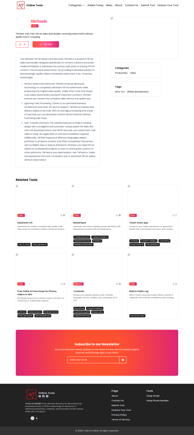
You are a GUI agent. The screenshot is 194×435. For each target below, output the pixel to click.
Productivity (121, 72)
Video (133, 72)
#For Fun (120, 91)
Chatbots (134, 241)
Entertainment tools (82, 241)
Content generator (81, 237)
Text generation (152, 244)
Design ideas (97, 312)
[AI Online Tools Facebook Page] (43, 396)
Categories (75, 5)
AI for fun (21, 312)
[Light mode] (28, 418)
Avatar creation (35, 312)
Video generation (40, 244)
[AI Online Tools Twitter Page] (47, 396)
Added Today (95, 5)
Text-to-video (24, 244)
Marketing (97, 241)
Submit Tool (148, 5)
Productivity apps (137, 316)
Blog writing (79, 308)
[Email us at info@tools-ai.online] (39, 396)
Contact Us (131, 5)
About (118, 5)
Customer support (81, 312)
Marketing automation (83, 244)
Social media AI (136, 244)
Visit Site (47, 44)
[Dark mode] (37, 418)
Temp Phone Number (157, 400)
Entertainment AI (50, 312)
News (109, 5)
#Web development (138, 91)
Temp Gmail (152, 395)
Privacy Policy (119, 414)
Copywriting (164, 241)
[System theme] (32, 418)
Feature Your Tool (168, 5)
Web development (43, 316)
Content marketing (100, 237)
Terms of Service (121, 419)
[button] (41, 216)
